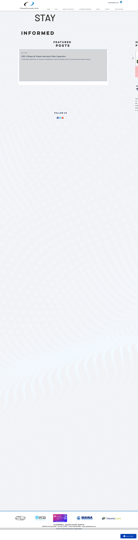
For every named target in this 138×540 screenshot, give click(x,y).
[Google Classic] (62, 118)
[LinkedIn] (121, 2)
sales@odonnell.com (113, 2)
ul (135, 110)
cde (136, 101)
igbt (136, 103)
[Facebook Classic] (58, 118)
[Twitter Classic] (60, 118)
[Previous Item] (133, 58)
